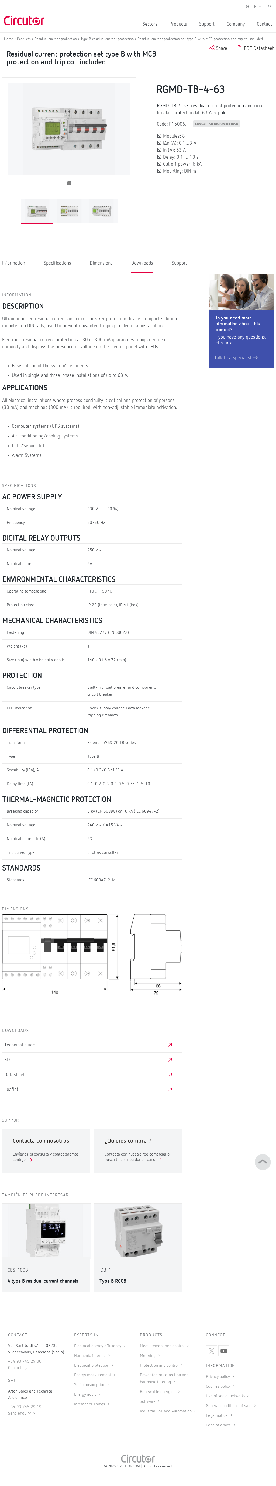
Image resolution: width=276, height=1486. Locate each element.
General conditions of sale (229, 1406)
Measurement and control (163, 1346)
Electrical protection (92, 1365)
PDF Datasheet (258, 48)
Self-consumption (90, 1385)
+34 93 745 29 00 (25, 1361)
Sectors (150, 24)
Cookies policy (219, 1386)
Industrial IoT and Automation (166, 1411)
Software (148, 1402)
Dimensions (101, 263)
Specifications (57, 263)
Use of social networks (226, 1396)
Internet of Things (90, 1404)
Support (207, 24)
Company (236, 24)
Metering (148, 1356)
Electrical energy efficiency (98, 1346)
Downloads (142, 263)
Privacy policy (218, 1377)
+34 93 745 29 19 (25, 1407)
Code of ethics (218, 1425)
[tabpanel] (37, 211)
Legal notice (216, 1416)
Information (13, 263)
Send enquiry (19, 1413)
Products (178, 24)
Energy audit (85, 1395)
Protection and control (160, 1365)
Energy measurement (93, 1375)
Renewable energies (158, 1392)
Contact (264, 24)
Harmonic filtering (90, 1356)
